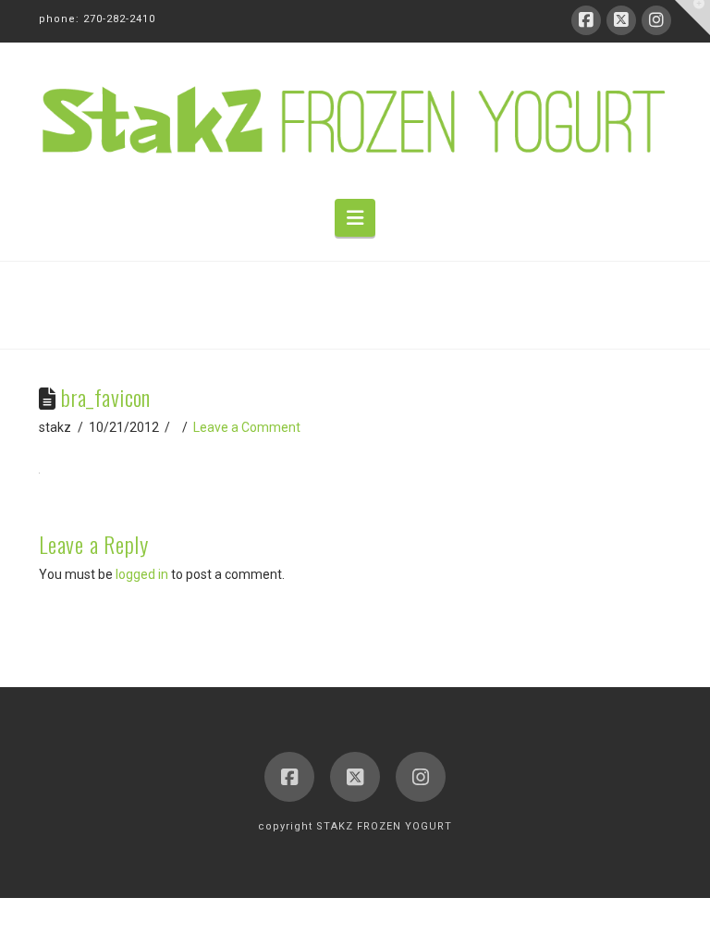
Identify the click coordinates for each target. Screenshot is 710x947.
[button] (355, 218)
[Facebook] (586, 20)
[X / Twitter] (621, 20)
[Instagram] (656, 20)
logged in (142, 574)
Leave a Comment (246, 427)
